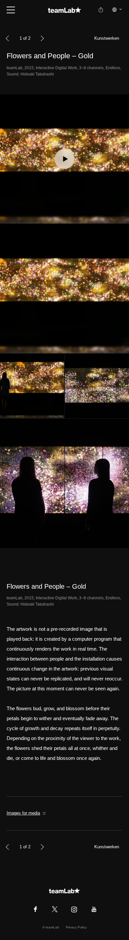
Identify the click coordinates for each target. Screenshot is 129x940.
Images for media (23, 813)
